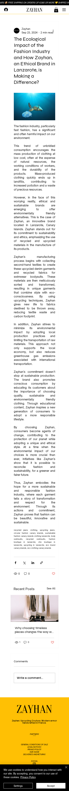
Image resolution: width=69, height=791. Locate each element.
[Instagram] (34, 764)
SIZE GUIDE (34, 752)
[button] (56, 9)
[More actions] (53, 31)
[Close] (64, 769)
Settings (18, 785)
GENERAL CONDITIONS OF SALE (34, 744)
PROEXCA (34, 735)
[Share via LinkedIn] (32, 562)
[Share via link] (41, 562)
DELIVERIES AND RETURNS (34, 754)
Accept (51, 785)
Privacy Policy (28, 777)
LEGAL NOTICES (34, 747)
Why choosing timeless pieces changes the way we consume (34, 630)
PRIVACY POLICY (34, 749)
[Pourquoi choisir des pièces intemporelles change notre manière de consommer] (34, 608)
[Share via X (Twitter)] (24, 562)
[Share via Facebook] (15, 562)
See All (51, 588)
